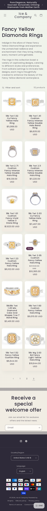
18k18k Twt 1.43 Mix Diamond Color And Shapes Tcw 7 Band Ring (12, 312)
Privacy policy (34, 501)
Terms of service (15, 505)
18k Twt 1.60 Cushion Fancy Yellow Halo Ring (35, 309)
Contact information (32, 505)
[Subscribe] (39, 428)
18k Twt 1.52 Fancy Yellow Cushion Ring (12, 355)
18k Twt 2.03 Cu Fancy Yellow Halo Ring (34, 217)
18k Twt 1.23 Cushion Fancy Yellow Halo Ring (12, 262)
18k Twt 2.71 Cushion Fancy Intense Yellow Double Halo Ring (12, 171)
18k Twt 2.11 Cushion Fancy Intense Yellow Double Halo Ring (34, 171)
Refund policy (21, 501)
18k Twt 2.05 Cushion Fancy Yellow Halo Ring (35, 259)
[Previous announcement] (4, 5)
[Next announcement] (42, 5)
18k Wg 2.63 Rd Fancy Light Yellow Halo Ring (35, 356)
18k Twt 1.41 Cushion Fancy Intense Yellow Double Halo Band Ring (34, 122)
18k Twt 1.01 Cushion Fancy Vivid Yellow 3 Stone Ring (12, 218)
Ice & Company (22, 498)
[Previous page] (13, 378)
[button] (5, 15)
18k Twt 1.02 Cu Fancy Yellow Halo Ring (12, 119)
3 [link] (33, 378)
